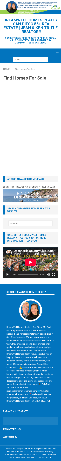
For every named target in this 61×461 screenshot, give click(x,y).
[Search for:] (30, 59)
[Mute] (48, 274)
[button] (56, 51)
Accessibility (10, 436)
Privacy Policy (12, 429)
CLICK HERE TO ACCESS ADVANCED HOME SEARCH (29, 187)
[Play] (7, 274)
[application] (30, 262)
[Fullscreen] (53, 274)
